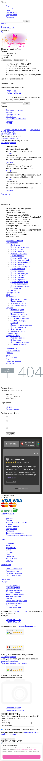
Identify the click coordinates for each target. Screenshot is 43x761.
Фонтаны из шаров (18, 321)
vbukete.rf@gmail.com (9, 138)
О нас (8, 6)
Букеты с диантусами (19, 284)
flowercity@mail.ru (8, 143)
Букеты (9, 112)
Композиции (11, 117)
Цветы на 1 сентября (19, 254)
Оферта (9, 524)
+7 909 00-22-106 (8, 28)
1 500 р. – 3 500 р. (13, 397)
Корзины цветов (17, 301)
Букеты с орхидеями (19, 279)
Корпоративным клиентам (16, 522)
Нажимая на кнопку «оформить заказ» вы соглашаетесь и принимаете (20, 732)
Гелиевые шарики (18, 316)
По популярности (13, 409)
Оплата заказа (11, 13)
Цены (8, 10)
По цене (9, 407)
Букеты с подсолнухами (20, 286)
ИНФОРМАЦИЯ (8, 514)
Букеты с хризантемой (20, 260)
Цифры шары (16, 340)
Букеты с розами (17, 256)
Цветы (3, 539)
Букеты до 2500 (17, 249)
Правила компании (13, 361)
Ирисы (8, 554)
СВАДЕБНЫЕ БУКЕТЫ (16, 119)
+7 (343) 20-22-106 (13, 93)
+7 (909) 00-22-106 (13, 620)
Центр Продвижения (27, 626)
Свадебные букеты (13, 333)
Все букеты (15, 245)
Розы (8, 295)
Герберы (9, 552)
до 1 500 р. (10, 394)
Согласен (21, 757)
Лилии (8, 550)
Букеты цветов (12, 243)
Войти (3, 23)
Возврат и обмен (12, 526)
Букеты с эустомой (18, 275)
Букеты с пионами (18, 251)
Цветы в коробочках (19, 299)
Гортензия (10, 556)
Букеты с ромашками (19, 273)
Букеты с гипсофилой (19, 282)
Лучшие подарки (17, 310)
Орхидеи (9, 561)
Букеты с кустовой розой (21, 262)
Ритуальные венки (18, 305)
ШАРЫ (9, 123)
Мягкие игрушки (17, 312)
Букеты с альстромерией (20, 267)
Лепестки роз (16, 329)
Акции (13, 290)
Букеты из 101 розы (19, 258)
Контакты (10, 17)
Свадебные (5, 579)
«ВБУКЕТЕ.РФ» (20, 611)
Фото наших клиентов (15, 533)
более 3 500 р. (11, 399)
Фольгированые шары (20, 318)
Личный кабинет (13, 351)
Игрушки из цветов (19, 303)
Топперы (14, 323)
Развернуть (5, 194)
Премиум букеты (13, 114)
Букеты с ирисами (18, 269)
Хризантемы (11, 548)
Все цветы (10, 543)
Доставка (9, 8)
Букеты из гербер (18, 271)
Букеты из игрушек (18, 327)
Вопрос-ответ (11, 15)
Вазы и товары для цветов (21, 325)
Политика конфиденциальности (19, 535)
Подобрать (10, 434)
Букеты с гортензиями (20, 247)
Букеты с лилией (17, 277)
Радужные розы (17, 288)
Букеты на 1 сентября (14, 110)
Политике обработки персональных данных (26, 749)
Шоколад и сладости (19, 314)
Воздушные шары (13, 336)
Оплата (9, 520)
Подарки (9, 121)
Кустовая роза (11, 558)
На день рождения (18, 331)
